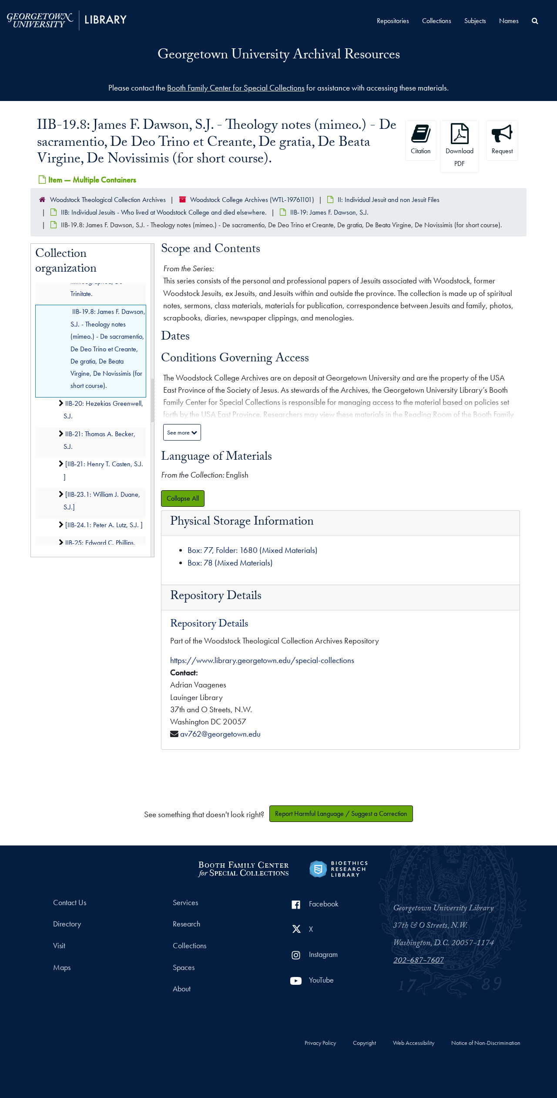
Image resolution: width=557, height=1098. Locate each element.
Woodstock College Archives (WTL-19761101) (252, 199)
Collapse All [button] (183, 498)
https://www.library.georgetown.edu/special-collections (262, 660)
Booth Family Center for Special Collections (236, 87)
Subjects (475, 20)
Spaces (184, 967)
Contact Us (69, 902)
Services (185, 902)
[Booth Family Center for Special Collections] (243, 867)
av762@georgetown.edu (220, 733)
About (182, 989)
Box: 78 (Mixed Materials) (230, 562)
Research (186, 924)
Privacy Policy (320, 1043)
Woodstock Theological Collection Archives (108, 199)
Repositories (393, 20)
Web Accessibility (413, 1043)
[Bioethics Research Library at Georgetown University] (338, 867)
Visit (59, 945)
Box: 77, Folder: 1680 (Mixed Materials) (253, 550)
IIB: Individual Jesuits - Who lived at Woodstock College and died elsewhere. (164, 212)
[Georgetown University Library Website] (67, 19)
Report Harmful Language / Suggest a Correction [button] (341, 813)
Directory (67, 924)
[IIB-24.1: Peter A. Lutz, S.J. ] (104, 524)
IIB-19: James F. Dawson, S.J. (329, 212)
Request (502, 150)
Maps (61, 967)
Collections (436, 20)
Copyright (364, 1043)
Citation (421, 150)
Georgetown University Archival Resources (279, 56)
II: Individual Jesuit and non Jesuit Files (389, 199)
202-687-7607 (418, 961)
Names (509, 20)
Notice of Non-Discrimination (485, 1043)
